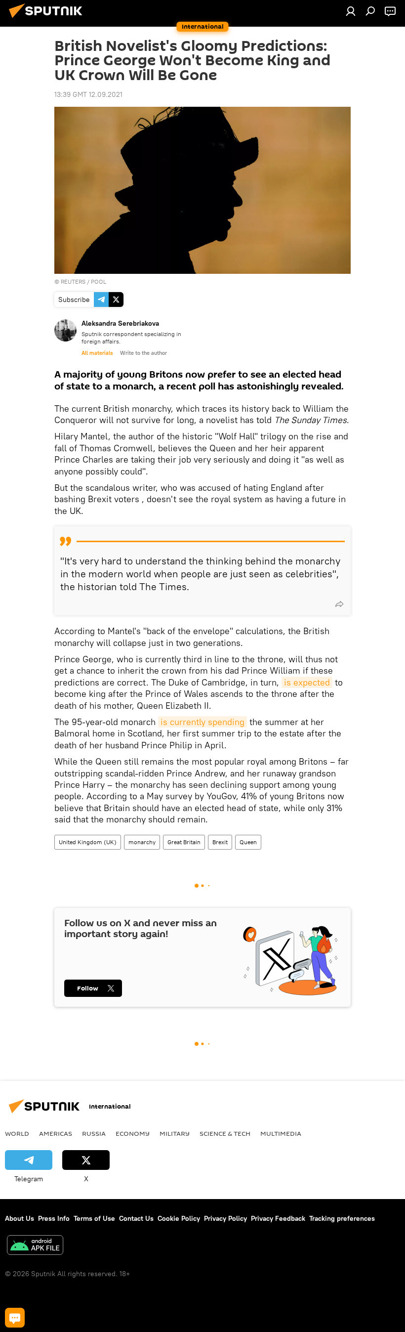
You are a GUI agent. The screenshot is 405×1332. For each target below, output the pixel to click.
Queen (248, 842)
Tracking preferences (342, 1218)
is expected (307, 682)
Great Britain (184, 842)
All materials (97, 352)
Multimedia (280, 1133)
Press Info (54, 1218)
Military (175, 1133)
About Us (19, 1218)
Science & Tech (225, 1133)
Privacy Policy (225, 1218)
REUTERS (73, 281)
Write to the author (143, 352)
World (17, 1133)
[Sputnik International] (48, 19)
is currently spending (202, 722)
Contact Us (136, 1218)
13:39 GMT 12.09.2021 (88, 94)
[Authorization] (351, 11)
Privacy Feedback (278, 1218)
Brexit (220, 842)
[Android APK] (35, 1246)
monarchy (142, 842)
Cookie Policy (179, 1218)
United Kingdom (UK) (88, 842)
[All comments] (15, 1318)
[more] (339, 604)
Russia (94, 1133)
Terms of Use (94, 1218)
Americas (55, 1133)
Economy (133, 1133)
